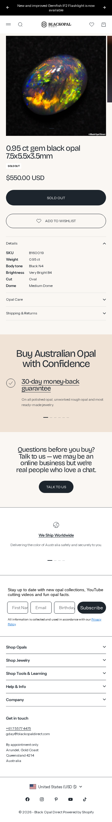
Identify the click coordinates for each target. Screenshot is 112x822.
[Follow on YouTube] (70, 799)
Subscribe (91, 608)
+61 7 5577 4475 (18, 728)
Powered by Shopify (78, 812)
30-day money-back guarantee (50, 384)
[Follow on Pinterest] (56, 799)
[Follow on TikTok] (84, 799)
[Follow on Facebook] (27, 799)
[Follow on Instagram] (41, 799)
